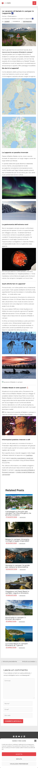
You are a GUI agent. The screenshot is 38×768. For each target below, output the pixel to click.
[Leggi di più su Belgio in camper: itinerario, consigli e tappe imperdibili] (19, 529)
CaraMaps (29, 455)
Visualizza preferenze (19, 764)
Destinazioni (27, 21)
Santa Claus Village (26, 414)
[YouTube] (19, 736)
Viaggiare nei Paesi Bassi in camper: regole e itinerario (17, 592)
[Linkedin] (24, 736)
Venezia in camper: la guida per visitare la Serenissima (17, 566)
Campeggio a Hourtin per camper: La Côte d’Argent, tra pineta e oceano (18, 513)
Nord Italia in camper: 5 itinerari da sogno (15, 618)
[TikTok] (21, 736)
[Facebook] (16, 736)
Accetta (19, 754)
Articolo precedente (9, 661)
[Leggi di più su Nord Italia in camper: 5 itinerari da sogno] (19, 607)
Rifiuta (19, 759)
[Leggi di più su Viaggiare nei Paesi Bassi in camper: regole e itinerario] (19, 581)
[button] (35, 741)
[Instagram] (13, 736)
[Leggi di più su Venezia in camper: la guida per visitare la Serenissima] (19, 555)
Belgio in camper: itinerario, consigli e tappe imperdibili (17, 540)
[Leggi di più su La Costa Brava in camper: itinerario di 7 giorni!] (19, 634)
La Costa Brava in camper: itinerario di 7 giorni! (16, 644)
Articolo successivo (29, 661)
